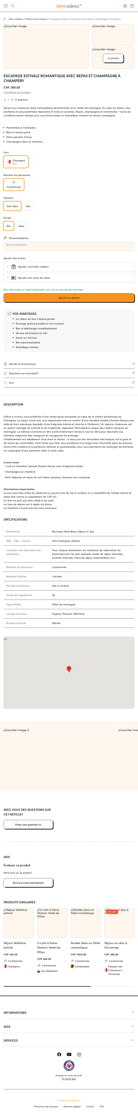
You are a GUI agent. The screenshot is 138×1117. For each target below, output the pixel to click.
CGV (102, 1106)
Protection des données (46, 1106)
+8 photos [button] (113, 58)
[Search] (13, 6)
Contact (90, 1106)
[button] (69, 297)
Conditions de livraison (17, 92)
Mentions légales (72, 1106)
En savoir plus (69, 1078)
